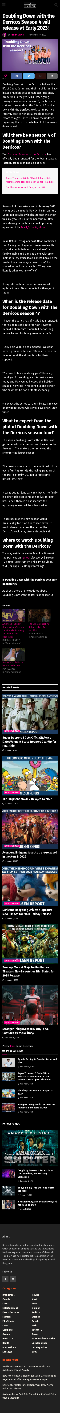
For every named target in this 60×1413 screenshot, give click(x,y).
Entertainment (12, 731)
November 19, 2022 (37, 35)
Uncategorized (40, 1347)
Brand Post (8, 1295)
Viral (34, 1351)
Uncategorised (40, 1343)
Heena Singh (17, 35)
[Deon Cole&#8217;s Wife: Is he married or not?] (13, 654)
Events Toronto (10, 1312)
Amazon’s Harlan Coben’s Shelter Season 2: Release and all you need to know (29, 1156)
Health (5, 1343)
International (9, 1347)
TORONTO (37, 1330)
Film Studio (8, 1321)
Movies (35, 1295)
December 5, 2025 (11, 750)
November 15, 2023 (13, 1162)
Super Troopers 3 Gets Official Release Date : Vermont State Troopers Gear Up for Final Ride (29, 742)
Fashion (6, 1316)
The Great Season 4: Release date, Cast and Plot (38, 627)
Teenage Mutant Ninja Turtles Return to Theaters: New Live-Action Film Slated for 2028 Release (28, 971)
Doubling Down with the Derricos (27, 154)
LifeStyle (7, 1351)
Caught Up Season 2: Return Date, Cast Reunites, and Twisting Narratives (35, 1173)
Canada (6, 1299)
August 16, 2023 (25, 1209)
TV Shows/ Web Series (43, 1338)
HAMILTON (7, 1338)
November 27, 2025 (11, 1038)
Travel (35, 1334)
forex (5, 1325)
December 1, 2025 (11, 919)
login (12, 1046)
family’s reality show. (33, 227)
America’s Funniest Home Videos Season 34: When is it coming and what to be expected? (13, 630)
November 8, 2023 (26, 1181)
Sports (35, 1321)
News (34, 1303)
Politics (36, 1312)
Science (36, 1316)
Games (6, 1334)
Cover (5, 1303)
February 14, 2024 (25, 1195)
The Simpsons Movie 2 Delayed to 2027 (25, 187)
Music (35, 1299)
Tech (34, 1325)
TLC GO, (25, 557)
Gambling (7, 1330)
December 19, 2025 (26, 1067)
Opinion (36, 1308)
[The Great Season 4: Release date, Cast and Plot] (39, 615)
